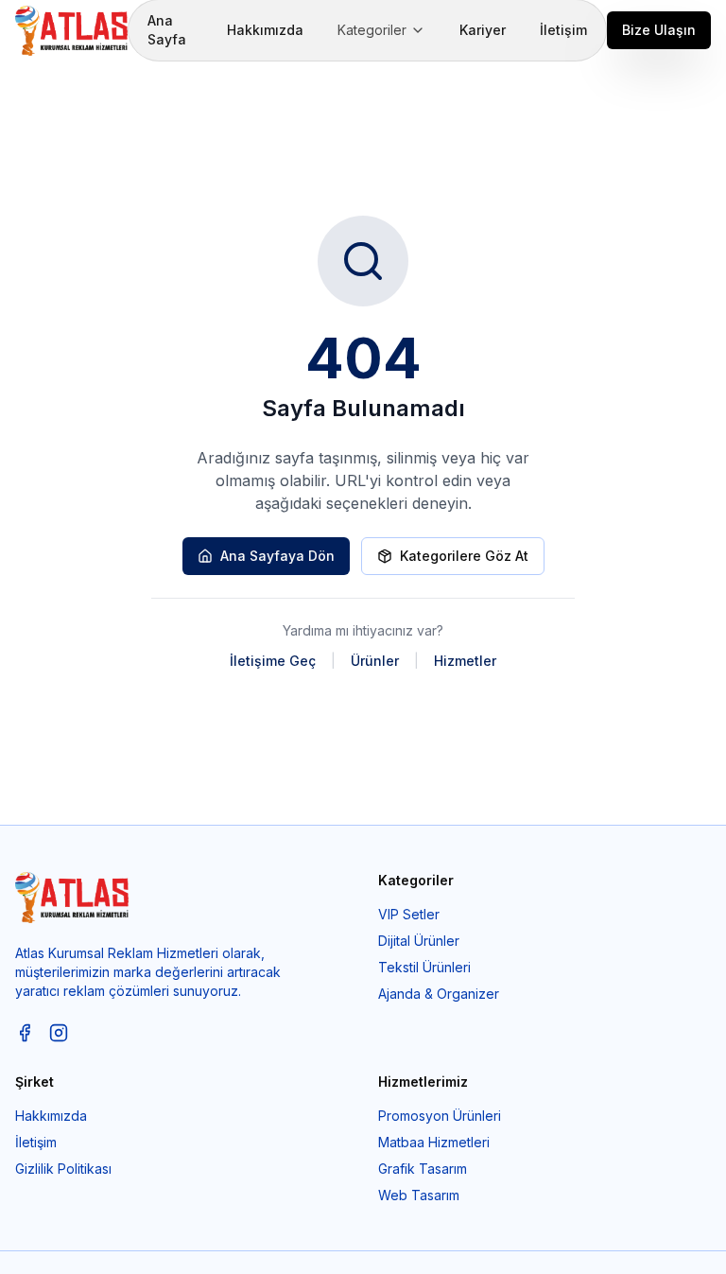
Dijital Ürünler (418, 941)
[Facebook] (24, 1032)
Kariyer (482, 30)
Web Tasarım (418, 1195)
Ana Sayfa (166, 29)
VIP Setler (409, 914)
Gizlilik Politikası (63, 1169)
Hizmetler (465, 661)
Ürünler (375, 661)
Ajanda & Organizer (438, 994)
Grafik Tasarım (422, 1169)
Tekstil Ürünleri (424, 967)
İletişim (563, 30)
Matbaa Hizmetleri (434, 1142)
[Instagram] (58, 1032)
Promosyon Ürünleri (439, 1116)
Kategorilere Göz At (464, 556)
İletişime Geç (273, 661)
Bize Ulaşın (659, 30)
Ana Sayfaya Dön (277, 556)
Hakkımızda (265, 30)
